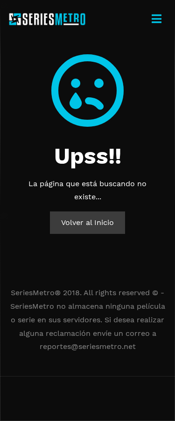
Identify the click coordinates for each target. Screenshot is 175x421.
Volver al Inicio (87, 222)
